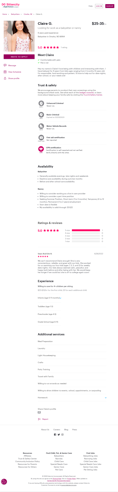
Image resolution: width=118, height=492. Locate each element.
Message (12, 65)
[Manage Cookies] (4, 482)
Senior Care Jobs (90, 467)
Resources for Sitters (27, 467)
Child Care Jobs (90, 461)
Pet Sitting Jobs (90, 470)
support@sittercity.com (68, 485)
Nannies (59, 458)
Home (4, 14)
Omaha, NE (28, 14)
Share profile (13, 78)
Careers (56, 429)
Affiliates (27, 456)
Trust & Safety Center (92, 95)
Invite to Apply (19, 57)
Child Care (59, 461)
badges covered (86, 92)
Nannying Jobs (90, 458)
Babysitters (15, 14)
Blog (66, 429)
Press (74, 429)
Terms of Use (57, 478)
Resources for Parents (27, 464)
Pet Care (59, 470)
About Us (45, 429)
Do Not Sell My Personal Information (58, 480)
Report (45, 419)
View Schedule (14, 72)
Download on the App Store (59, 444)
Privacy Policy (71, 478)
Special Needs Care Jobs (90, 464)
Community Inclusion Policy (27, 461)
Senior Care (59, 467)
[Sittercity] (10, 5)
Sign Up (109, 6)
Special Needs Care (58, 464)
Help (91, 6)
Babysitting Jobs (90, 456)
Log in (99, 6)
